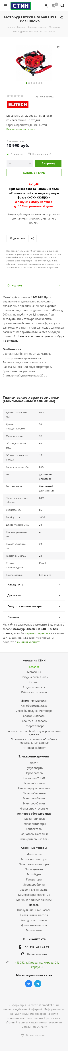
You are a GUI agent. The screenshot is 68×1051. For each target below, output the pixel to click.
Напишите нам (37, 954)
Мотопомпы (34, 930)
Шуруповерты (34, 768)
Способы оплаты (34, 716)
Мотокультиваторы (34, 859)
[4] (18, 96)
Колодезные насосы (34, 920)
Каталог (34, 667)
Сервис (34, 682)
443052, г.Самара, (27, 962)
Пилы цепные (34, 869)
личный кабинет (28, 642)
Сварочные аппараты (34, 889)
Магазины (34, 672)
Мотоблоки (34, 854)
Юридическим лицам (34, 677)
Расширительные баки (34, 839)
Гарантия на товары (34, 721)
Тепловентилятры (34, 823)
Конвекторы (34, 829)
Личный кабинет (34, 747)
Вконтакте (28, 983)
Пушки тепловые (34, 818)
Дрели (34, 763)
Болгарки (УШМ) (34, 778)
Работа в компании (34, 692)
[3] (15, 96)
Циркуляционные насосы (34, 910)
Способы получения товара (34, 710)
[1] (8, 96)
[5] (22, 96)
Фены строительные (34, 808)
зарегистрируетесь (37, 633)
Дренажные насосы (34, 925)
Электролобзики (34, 798)
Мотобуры (34, 874)
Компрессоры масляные (34, 894)
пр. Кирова (46, 962)
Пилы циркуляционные (34, 788)
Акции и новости (34, 687)
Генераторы (34, 879)
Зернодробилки (34, 884)
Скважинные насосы (34, 915)
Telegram (37, 983)
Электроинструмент (34, 756)
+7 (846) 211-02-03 (37, 946)
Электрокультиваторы (34, 864)
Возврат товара (34, 726)
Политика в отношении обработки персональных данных (34, 740)
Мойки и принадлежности (34, 900)
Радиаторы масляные (34, 834)
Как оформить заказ (34, 705)
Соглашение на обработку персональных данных (34, 732)
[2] (12, 96)
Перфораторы (34, 773)
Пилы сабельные (34, 783)
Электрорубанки (34, 803)
